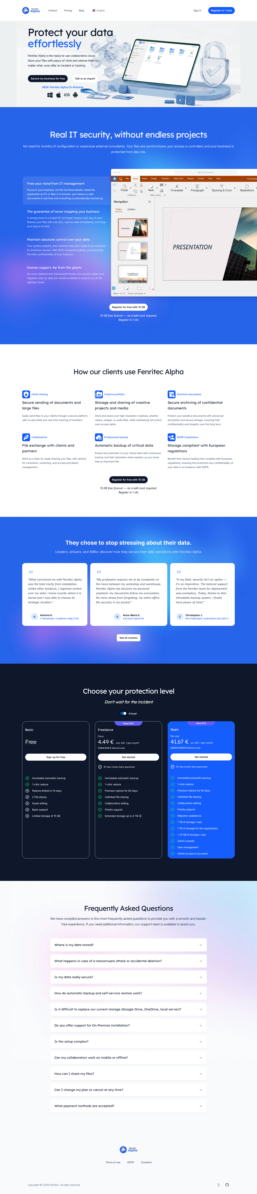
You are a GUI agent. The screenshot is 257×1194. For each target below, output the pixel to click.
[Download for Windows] (50, 95)
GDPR (130, 1162)
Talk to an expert (85, 78)
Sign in (197, 10)
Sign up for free (55, 757)
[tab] (66, 191)
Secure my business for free (48, 78)
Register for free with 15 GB (128, 307)
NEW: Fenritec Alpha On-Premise (62, 87)
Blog (81, 10)
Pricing (68, 10)
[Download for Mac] (58, 95)
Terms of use (113, 1162)
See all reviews (129, 637)
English (101, 10)
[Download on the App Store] (67, 95)
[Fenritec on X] (219, 1185)
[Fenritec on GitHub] (227, 1185)
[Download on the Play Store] (75, 95)
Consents (146, 1162)
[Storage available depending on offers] (140, 816)
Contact (52, 10)
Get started (128, 757)
